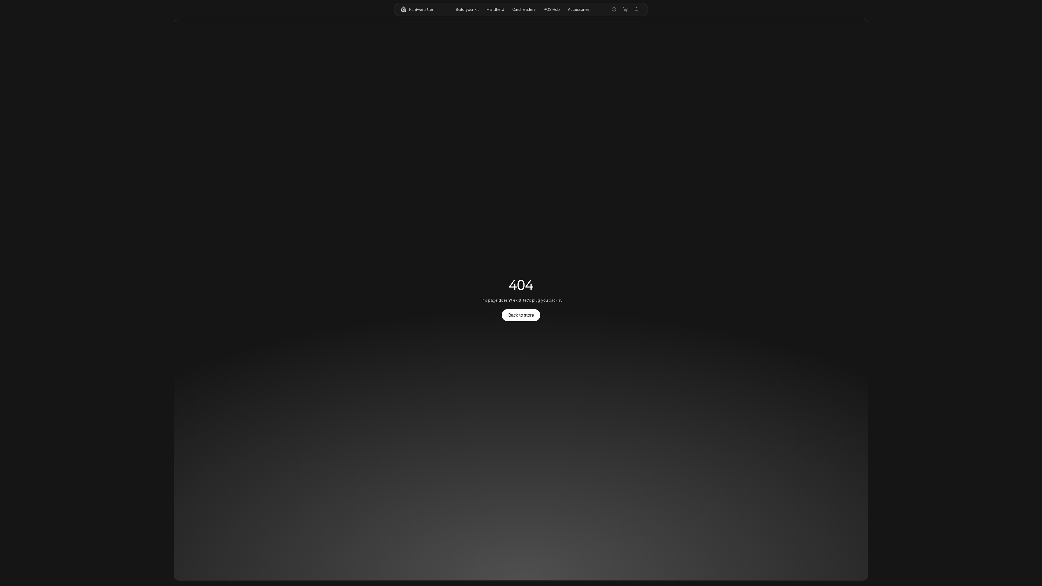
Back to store (521, 315)
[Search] (637, 9)
